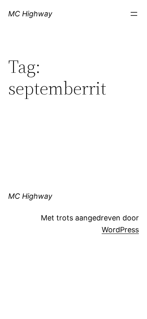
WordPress (120, 229)
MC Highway (30, 13)
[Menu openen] (134, 14)
